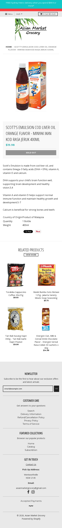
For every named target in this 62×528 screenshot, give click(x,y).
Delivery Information (31, 414)
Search (31, 411)
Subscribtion (31, 450)
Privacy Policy (31, 420)
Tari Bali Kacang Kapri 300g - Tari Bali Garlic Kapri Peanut (16, 338)
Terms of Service (31, 424)
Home (9, 47)
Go (56, 389)
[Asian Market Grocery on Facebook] (28, 492)
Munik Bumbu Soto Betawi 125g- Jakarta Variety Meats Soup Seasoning (46, 295)
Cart (49, 14)
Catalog (31, 446)
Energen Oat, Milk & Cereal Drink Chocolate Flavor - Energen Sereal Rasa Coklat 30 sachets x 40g (46, 341)
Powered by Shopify (31, 518)
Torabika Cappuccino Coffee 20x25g (16, 293)
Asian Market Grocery (35, 515)
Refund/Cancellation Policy (31, 417)
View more (31, 255)
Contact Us (31, 464)
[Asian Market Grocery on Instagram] (33, 492)
